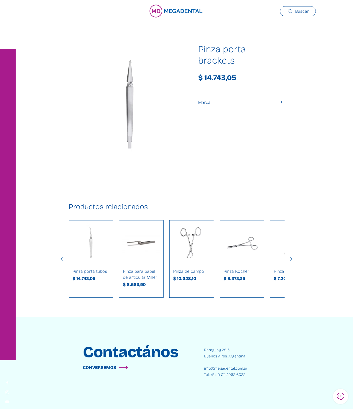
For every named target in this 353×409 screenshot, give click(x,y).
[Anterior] (62, 259)
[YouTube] (7, 401)
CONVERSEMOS (99, 367)
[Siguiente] (291, 259)
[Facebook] (7, 382)
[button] (8, 7)
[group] (176, 259)
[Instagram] (7, 392)
